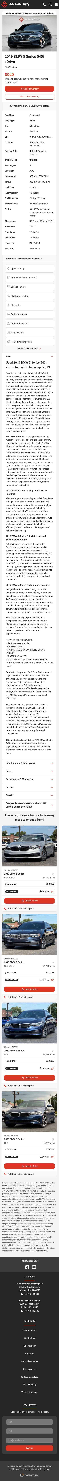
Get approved (29, 1369)
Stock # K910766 (11, 959)
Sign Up (29, 1448)
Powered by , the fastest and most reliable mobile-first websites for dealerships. (29, 1468)
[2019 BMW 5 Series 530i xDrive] (29, 846)
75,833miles (49, 1054)
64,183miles (49, 877)
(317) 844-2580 (32, 1294)
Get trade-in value (29, 1361)
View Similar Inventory (29, 96)
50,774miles (49, 1143)
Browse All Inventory (29, 89)
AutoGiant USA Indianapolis (18, 908)
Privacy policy (29, 1384)
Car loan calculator (29, 1377)
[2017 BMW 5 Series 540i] (29, 1023)
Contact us (29, 1338)
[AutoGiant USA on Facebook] (26, 1267)
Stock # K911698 (11, 870)
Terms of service (29, 1392)
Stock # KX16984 (11, 1136)
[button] (45, 4)
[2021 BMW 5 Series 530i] (29, 1111)
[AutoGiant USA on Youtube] (33, 1267)
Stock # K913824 (11, 1047)
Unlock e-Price (31, 901)
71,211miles (49, 966)
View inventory (29, 1330)
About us (29, 1353)
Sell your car (30, 1346)
